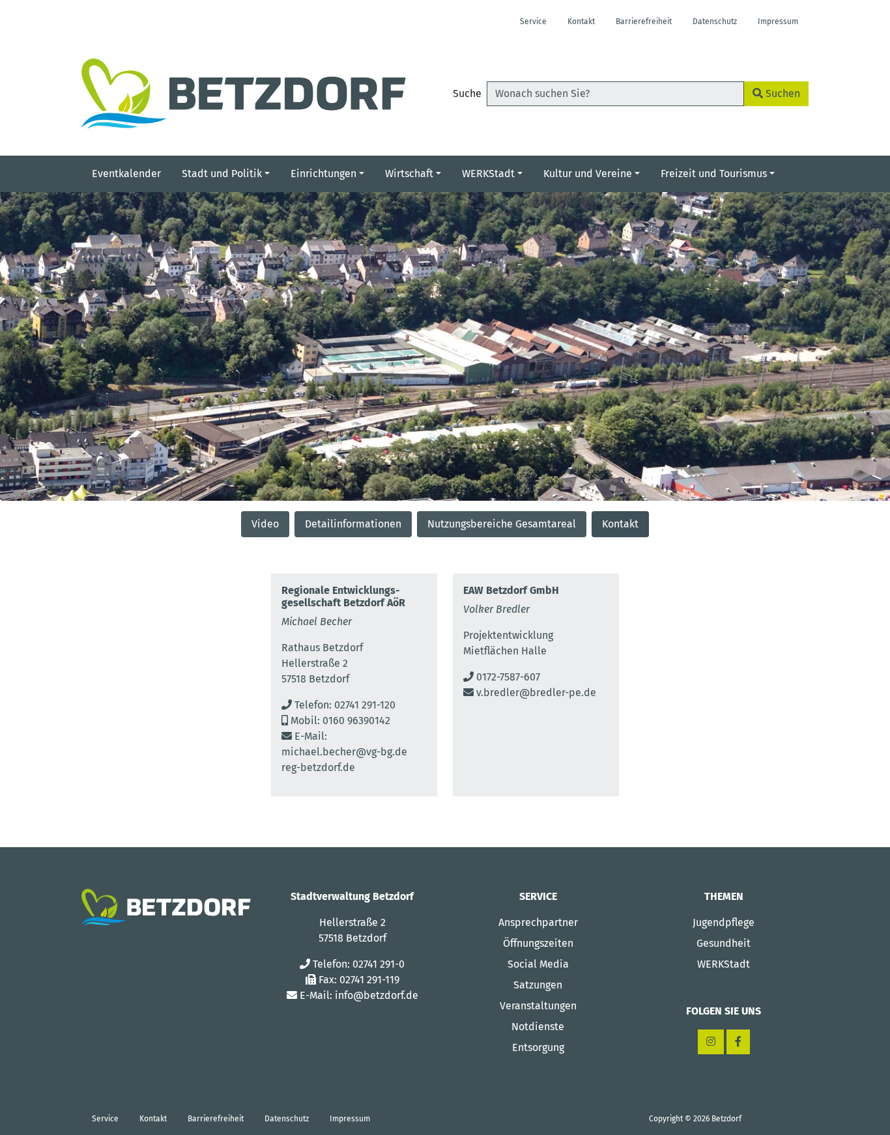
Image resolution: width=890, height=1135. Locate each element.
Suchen (781, 93)
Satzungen (537, 985)
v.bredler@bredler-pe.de (536, 692)
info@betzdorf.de (376, 995)
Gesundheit (723, 943)
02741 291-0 (378, 964)
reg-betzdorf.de (318, 767)
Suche (467, 93)
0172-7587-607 (508, 677)
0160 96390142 (356, 720)
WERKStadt (723, 964)
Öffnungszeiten (538, 943)
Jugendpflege (723, 922)
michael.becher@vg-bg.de (344, 752)
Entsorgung (538, 1047)
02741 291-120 (364, 705)
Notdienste (537, 1026)
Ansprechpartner (538, 922)
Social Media (538, 964)
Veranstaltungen (538, 1006)
